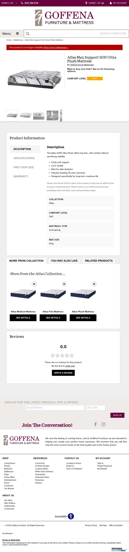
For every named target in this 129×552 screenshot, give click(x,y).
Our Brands (9, 488)
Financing (39, 480)
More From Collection (26, 260)
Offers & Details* (116, 525)
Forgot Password (104, 466)
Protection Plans (42, 477)
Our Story (8, 500)
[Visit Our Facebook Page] (96, 424)
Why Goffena (9, 503)
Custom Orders (41, 469)
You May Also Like (64, 260)
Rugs (6, 474)
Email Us (70, 466)
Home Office (9, 477)
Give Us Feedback (74, 469)
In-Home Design (42, 466)
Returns (38, 483)
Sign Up (117, 415)
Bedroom (8, 469)
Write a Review (63, 373)
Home (9, 40)
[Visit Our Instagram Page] (103, 424)
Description (22, 149)
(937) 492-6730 (31, 3)
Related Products (99, 260)
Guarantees (40, 474)
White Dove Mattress (82, 64)
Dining (7, 466)
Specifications (24, 158)
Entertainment (10, 480)
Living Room (9, 463)
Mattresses (18, 40)
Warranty (21, 176)
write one (70, 366)
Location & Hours (73, 463)
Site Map (103, 525)
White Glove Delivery (44, 471)
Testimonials (9, 506)
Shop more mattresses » (56, 47)
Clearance (8, 486)
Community (9, 509)
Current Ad (39, 463)
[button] (57, 80)
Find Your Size (24, 167)
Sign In (100, 463)
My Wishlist (102, 469)
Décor (6, 483)
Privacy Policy (91, 525)
